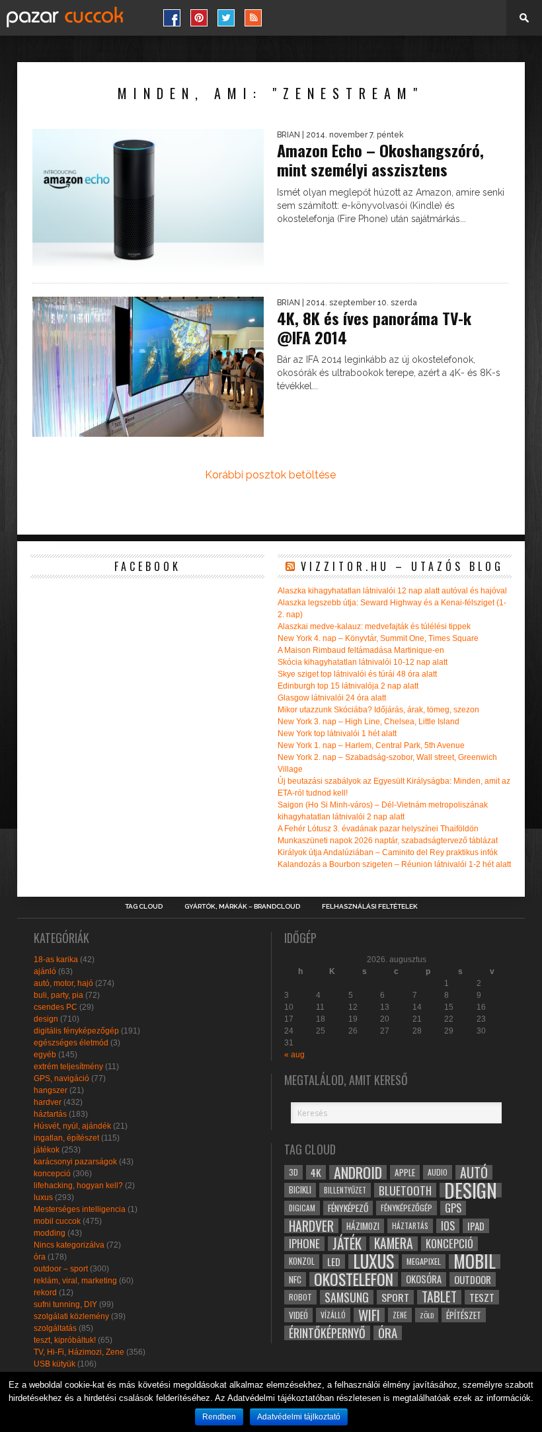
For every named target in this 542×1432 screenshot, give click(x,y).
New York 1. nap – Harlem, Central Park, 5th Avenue (371, 745)
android (358, 1172)
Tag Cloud (144, 906)
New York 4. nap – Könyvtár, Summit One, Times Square (378, 638)
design (46, 1019)
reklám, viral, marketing (75, 1280)
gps (453, 1208)
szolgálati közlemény (71, 1316)
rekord (45, 1292)
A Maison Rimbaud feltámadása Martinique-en (361, 650)
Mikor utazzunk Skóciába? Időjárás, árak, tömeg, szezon (378, 709)
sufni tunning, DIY (65, 1304)
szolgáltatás (55, 1328)
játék (347, 1243)
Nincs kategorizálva (69, 1245)
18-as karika (56, 959)
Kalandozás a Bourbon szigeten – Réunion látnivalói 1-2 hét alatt (394, 864)
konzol (302, 1261)
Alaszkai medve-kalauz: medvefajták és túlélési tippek (374, 626)
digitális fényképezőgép (76, 1031)
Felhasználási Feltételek (370, 906)
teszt (481, 1297)
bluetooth (405, 1190)
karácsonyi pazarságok (75, 1161)
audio (437, 1172)
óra (40, 1257)
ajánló (45, 971)
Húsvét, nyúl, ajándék (72, 1126)
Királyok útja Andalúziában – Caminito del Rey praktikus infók (388, 852)
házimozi (362, 1225)
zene (400, 1315)
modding (49, 1233)
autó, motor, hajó (63, 983)
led (333, 1261)
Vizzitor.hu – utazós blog (402, 566)
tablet (439, 1297)
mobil (474, 1261)
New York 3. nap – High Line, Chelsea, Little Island (368, 721)
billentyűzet (345, 1189)
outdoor (472, 1279)
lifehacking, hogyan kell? (78, 1185)
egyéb (45, 1054)
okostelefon (353, 1279)
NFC (295, 1279)
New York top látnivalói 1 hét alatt (337, 733)
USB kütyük (54, 1364)
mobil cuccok (57, 1221)
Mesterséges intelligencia (80, 1209)
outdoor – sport (61, 1268)
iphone (304, 1243)
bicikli (300, 1190)
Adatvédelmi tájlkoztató (298, 1416)
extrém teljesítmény (68, 1066)
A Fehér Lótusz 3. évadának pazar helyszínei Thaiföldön (378, 828)
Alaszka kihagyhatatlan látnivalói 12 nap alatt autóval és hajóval (392, 590)
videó (298, 1315)
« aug (294, 1054)
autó (474, 1172)
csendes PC (55, 1007)
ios (448, 1226)
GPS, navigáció (61, 1078)
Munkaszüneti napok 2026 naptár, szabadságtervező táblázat (388, 840)
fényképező (348, 1208)
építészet (463, 1315)
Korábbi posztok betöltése (270, 475)
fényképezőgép (406, 1207)
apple (405, 1172)
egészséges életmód (71, 1042)
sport (395, 1297)
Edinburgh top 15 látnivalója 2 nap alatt (348, 686)
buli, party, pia (58, 995)
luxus (43, 1197)
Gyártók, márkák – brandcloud (242, 906)
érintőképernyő (327, 1333)
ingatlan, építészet (66, 1138)
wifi (369, 1315)
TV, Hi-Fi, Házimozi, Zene (79, 1352)
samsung (347, 1297)
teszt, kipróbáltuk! (65, 1340)
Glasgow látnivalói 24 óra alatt (332, 697)
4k (316, 1172)
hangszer (50, 1090)
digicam (302, 1207)
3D (293, 1172)
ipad (475, 1226)
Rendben (219, 1416)
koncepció (52, 1173)
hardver (47, 1102)
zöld (427, 1315)
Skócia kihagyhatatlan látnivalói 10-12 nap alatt (362, 662)
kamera (393, 1243)
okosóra (424, 1279)
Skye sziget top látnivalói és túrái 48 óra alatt (357, 674)
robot (300, 1296)
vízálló (333, 1314)
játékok (46, 1149)
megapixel (423, 1261)
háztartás (50, 1114)
